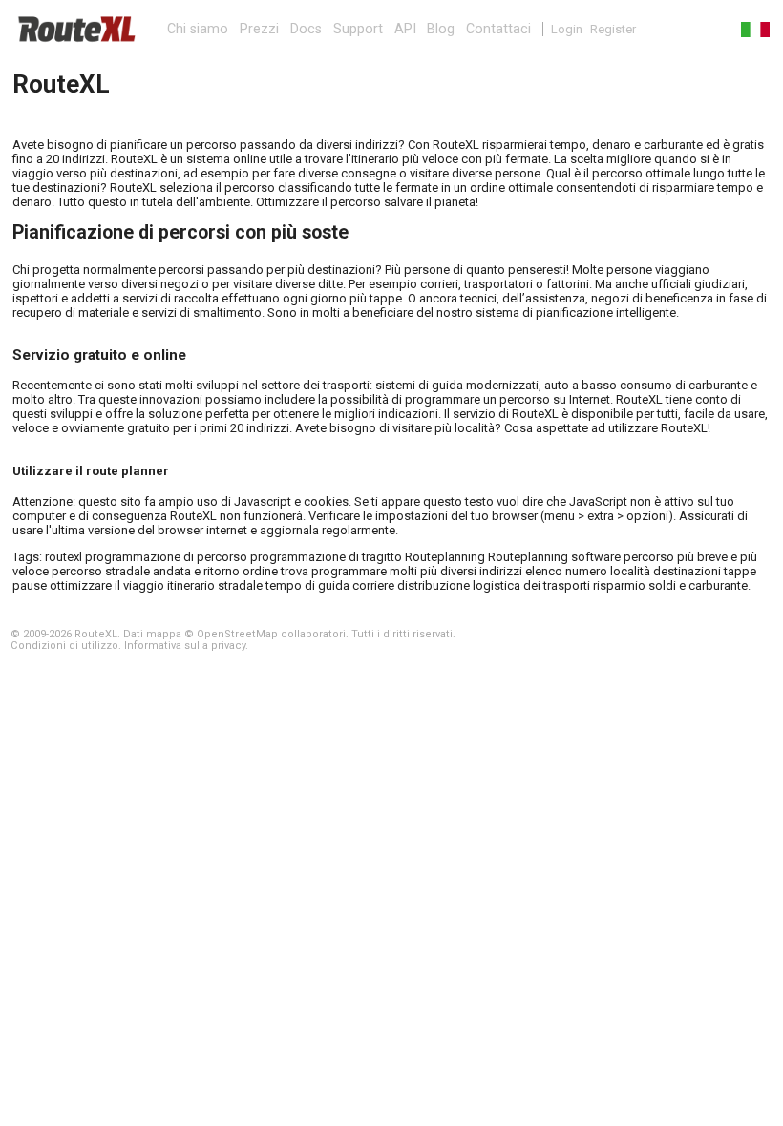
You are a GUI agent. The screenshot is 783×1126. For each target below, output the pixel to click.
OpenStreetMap (237, 634)
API (405, 28)
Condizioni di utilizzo (64, 645)
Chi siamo (197, 28)
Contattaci (498, 28)
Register (613, 29)
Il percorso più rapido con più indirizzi (76, 28)
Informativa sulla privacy (184, 645)
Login (566, 29)
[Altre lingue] (748, 28)
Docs (306, 28)
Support (358, 28)
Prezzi (259, 28)
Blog (441, 28)
